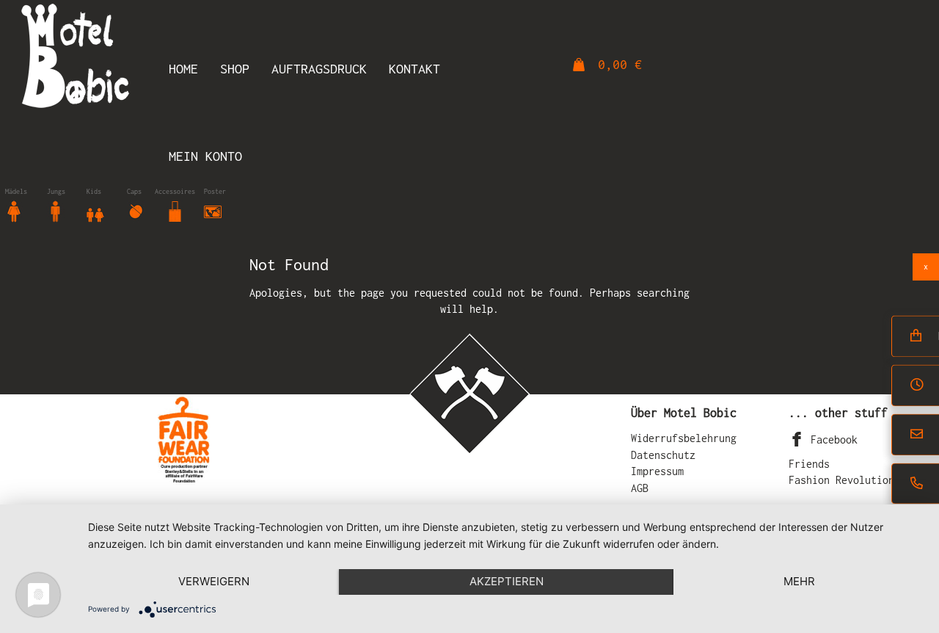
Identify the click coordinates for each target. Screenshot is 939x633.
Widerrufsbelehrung (684, 438)
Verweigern (213, 581)
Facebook (831, 439)
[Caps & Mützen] (136, 210)
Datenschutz (663, 455)
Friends (809, 463)
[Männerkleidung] (56, 210)
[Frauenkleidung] (14, 210)
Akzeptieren (507, 581)
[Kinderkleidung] (95, 210)
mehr (799, 581)
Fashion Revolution (841, 480)
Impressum (657, 471)
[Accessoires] (175, 210)
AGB (639, 488)
